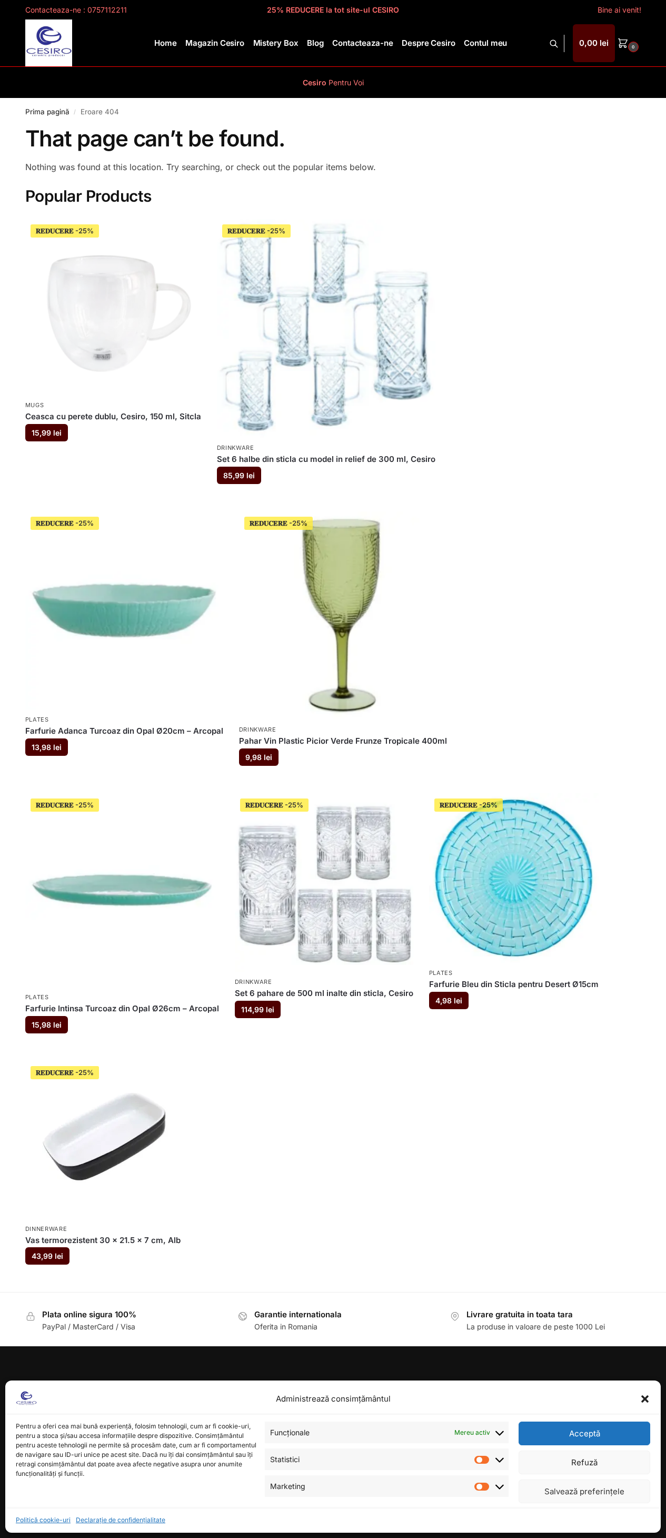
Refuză (584, 1462)
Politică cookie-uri (43, 1520)
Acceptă (584, 1433)
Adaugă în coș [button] (113, 457)
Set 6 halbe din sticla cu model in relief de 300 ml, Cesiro (326, 459)
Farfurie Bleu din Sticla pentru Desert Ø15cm (514, 984)
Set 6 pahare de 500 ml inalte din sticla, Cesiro (324, 993)
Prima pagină (47, 111)
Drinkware (235, 447)
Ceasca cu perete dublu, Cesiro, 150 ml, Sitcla (113, 416)
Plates (37, 719)
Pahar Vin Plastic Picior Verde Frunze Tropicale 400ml (343, 741)
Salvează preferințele (584, 1491)
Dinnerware (46, 1229)
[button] (645, 1399)
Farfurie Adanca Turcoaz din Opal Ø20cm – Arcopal (124, 731)
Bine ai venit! (619, 9)
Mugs (34, 405)
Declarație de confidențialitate (120, 1520)
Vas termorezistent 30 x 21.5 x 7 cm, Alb (103, 1240)
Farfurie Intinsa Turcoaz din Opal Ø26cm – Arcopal (122, 1008)
